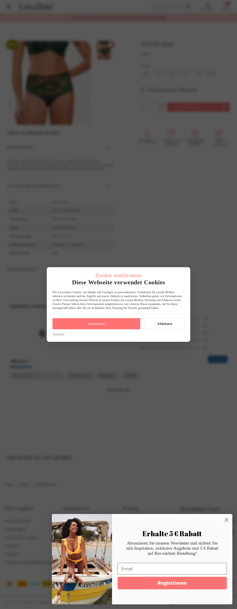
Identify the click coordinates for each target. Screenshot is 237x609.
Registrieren (172, 583)
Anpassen (58, 334)
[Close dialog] (226, 520)
